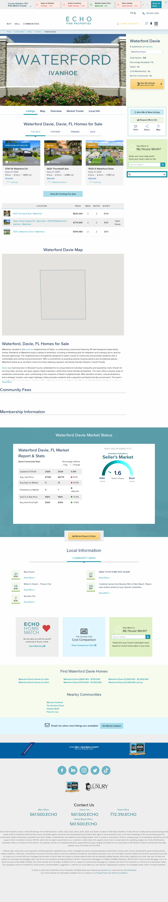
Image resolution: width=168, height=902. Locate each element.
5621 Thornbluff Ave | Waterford (27, 213)
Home (9, 32)
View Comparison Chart (83, 645)
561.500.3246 (152, 13)
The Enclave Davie (55, 705)
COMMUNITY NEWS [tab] (84, 558)
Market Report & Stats (85, 536)
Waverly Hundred (55, 702)
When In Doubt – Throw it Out (37, 584)
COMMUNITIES (31, 24)
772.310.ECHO (123, 814)
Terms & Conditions (119, 873)
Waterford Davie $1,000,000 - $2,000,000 (128, 679)
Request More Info (148, 120)
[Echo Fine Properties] (80, 18)
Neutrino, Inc (106, 870)
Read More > (29, 577)
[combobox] (147, 174)
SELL (17, 24)
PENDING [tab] (75, 131)
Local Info (94, 111)
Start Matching (36, 646)
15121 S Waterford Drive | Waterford (28, 231)
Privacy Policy (102, 873)
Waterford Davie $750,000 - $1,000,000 (83, 682)
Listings (30, 111)
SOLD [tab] (92, 131)
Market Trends (75, 111)
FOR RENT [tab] (55, 131)
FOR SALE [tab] (35, 131)
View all (156, 4)
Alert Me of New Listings (148, 112)
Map (42, 111)
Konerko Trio (29, 596)
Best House (29, 572)
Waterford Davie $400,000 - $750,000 (82, 679)
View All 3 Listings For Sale (63, 194)
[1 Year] (67, 466)
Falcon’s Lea (52, 712)
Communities (19, 32)
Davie (30, 32)
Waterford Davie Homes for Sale (34, 679)
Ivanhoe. (149, 46)
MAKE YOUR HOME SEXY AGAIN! (114, 572)
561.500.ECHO (43, 814)
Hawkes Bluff (53, 708)
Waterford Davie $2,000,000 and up (125, 682)
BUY (9, 24)
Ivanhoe (38, 32)
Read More (7, 382)
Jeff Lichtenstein (129, 870)
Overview (56, 111)
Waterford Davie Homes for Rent (34, 682)
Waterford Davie (59, 182)
